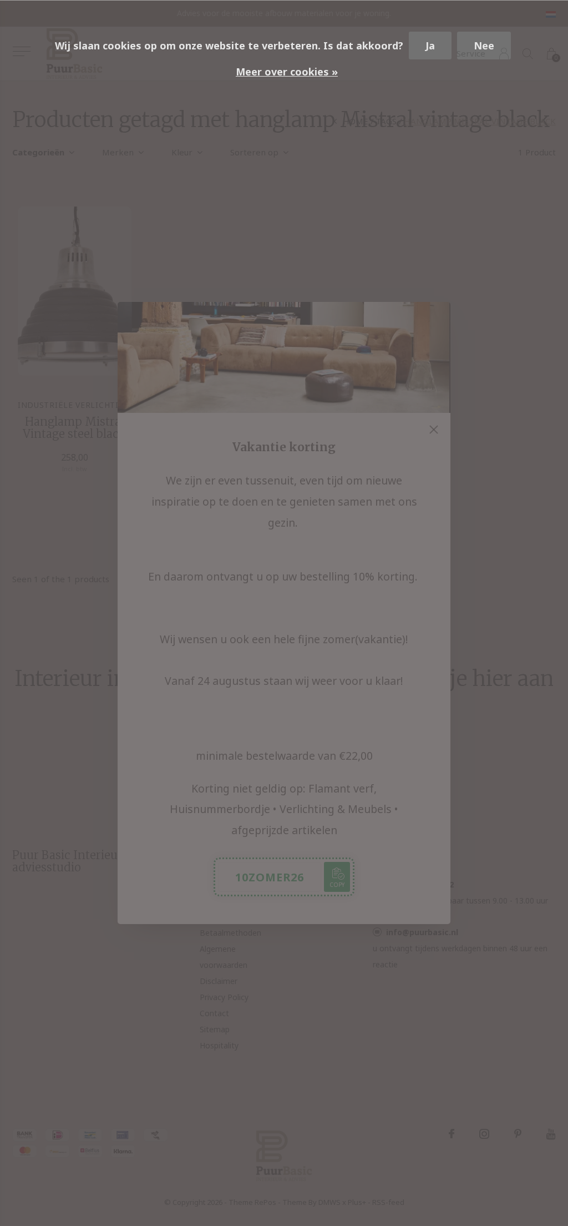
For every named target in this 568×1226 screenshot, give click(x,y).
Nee (484, 45)
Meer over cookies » (287, 71)
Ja (430, 45)
